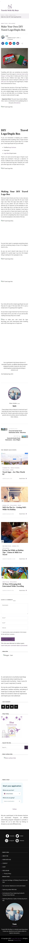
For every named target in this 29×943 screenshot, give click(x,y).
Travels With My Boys (16, 938)
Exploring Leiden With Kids (9, 889)
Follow (14, 809)
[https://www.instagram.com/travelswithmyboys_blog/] (16, 707)
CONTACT (4, 863)
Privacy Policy (7, 873)
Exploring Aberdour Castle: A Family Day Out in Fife (14, 899)
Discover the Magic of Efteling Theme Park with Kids (15, 881)
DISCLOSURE (5, 870)
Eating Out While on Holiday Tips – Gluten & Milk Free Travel (13, 552)
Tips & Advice (11, 23)
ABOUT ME (5, 856)
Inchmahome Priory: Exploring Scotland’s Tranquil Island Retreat (13, 894)
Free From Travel (6, 546)
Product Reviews (15, 467)
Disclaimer (17, 103)
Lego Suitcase (12, 147)
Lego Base (6, 153)
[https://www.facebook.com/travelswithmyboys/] (3, 707)
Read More (22, 478)
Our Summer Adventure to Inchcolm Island (13, 886)
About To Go (4, 23)
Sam (7, 36)
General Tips (5, 505)
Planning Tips (6, 467)
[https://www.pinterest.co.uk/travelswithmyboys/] (12, 707)
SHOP (3, 867)
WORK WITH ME (6, 859)
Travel (12, 470)
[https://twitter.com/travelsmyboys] (7, 707)
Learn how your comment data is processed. (14, 645)
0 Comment (10, 39)
